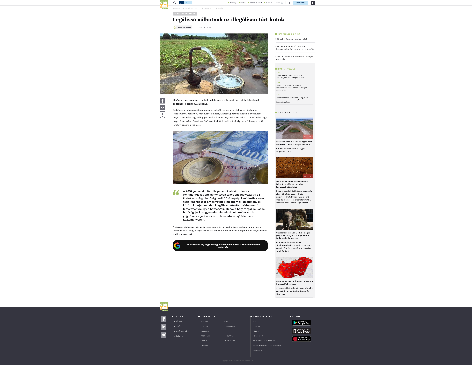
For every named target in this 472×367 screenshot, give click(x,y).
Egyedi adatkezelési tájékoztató (267, 346)
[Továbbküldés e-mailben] (162, 107)
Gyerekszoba (229, 326)
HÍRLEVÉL (256, 326)
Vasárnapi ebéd (256, 3)
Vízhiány (233, 3)
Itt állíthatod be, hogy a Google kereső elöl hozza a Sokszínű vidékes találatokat (223, 245)
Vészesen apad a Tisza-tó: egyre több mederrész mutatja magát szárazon (294, 143)
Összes (291, 69)
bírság (220, 8)
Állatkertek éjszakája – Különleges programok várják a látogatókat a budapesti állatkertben (293, 235)
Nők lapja (228, 336)
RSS (254, 321)
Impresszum (258, 336)
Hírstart (204, 326)
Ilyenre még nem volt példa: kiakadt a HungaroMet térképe (294, 282)
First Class (205, 336)
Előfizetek (300, 2)
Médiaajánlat (258, 351)
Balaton (269, 3)
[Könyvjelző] (162, 114)
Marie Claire (229, 341)
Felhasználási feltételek (264, 341)
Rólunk (256, 331)
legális (177, 8)
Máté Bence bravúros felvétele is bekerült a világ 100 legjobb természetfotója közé (292, 184)
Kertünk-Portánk (185, 14)
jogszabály (208, 8)
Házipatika (205, 346)
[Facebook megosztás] (162, 101)
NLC (225, 331)
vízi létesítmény (192, 8)
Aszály (243, 3)
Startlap (204, 321)
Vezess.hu (205, 331)
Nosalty (204, 341)
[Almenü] (173, 3)
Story (226, 321)
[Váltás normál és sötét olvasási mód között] (289, 2)
